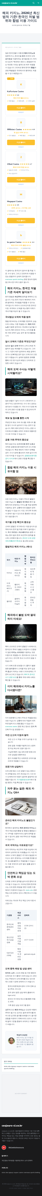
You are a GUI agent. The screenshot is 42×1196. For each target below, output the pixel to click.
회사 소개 (24, 1161)
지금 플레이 (21, 108)
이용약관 (18, 1161)
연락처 (30, 1161)
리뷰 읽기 (21, 112)
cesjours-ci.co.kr (9, 3)
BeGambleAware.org (16, 1147)
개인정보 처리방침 (8, 1161)
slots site (29, 890)
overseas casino (11, 726)
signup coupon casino (19, 1066)
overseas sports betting (14, 279)
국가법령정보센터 (24, 780)
